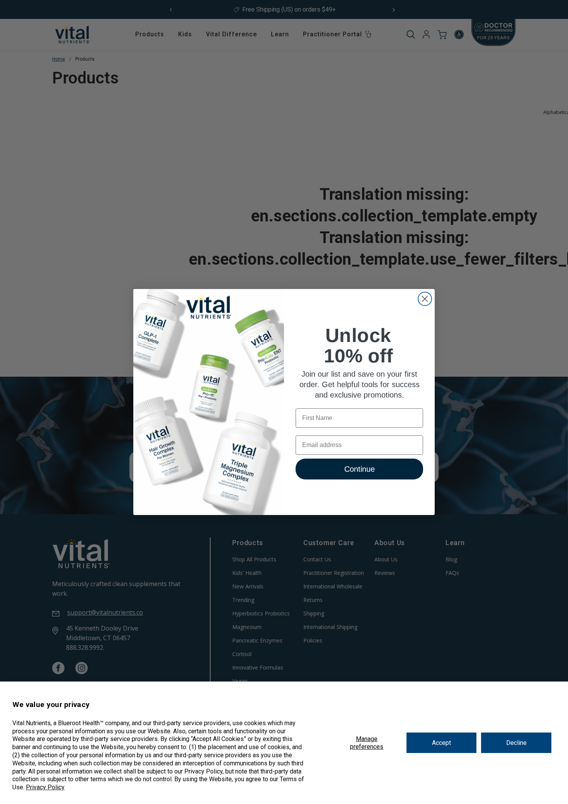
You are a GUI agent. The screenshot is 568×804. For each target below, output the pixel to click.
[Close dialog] (425, 299)
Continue (359, 469)
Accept (441, 742)
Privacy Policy (45, 787)
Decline (516, 742)
